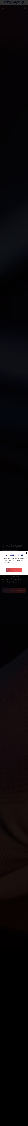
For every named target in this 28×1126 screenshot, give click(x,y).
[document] (14, 563)
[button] (25, 553)
